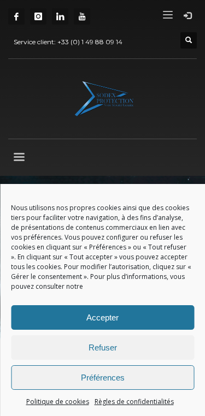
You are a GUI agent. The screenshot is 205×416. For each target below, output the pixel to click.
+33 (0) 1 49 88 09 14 (89, 42)
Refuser (103, 347)
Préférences (103, 377)
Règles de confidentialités (134, 401)
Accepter (102, 317)
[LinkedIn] (60, 16)
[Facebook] (16, 16)
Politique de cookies (57, 401)
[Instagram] (38, 16)
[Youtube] (82, 16)
